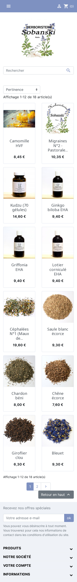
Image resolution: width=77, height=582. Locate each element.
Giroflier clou (19, 455)
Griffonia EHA (19, 267)
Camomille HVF (19, 143)
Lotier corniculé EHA (57, 269)
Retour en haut (56, 494)
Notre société (17, 557)
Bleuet (58, 453)
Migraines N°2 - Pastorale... (58, 145)
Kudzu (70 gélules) (19, 207)
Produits (12, 548)
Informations (16, 574)
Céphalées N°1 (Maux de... (19, 334)
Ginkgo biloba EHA (57, 207)
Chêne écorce (58, 396)
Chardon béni (19, 396)
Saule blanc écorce (57, 331)
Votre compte (17, 565)
